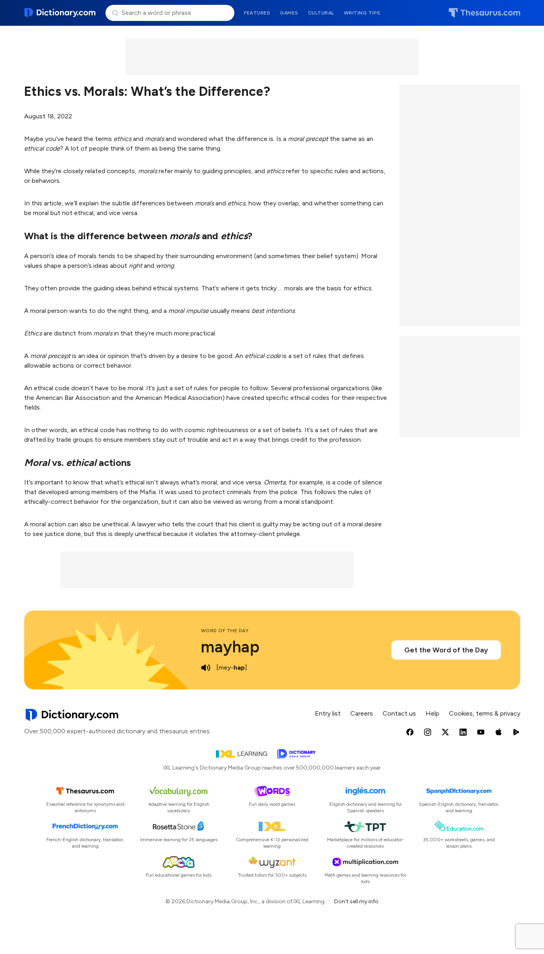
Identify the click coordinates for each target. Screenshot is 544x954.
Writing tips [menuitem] (362, 13)
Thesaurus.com (484, 13)
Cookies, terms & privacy (484, 713)
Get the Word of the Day (446, 650)
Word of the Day (225, 630)
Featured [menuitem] (257, 13)
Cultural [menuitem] (321, 13)
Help (432, 713)
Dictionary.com (60, 13)
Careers (361, 713)
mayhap (230, 646)
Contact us (399, 713)
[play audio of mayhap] (206, 668)
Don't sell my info (356, 901)
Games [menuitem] (289, 13)
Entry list (328, 713)
